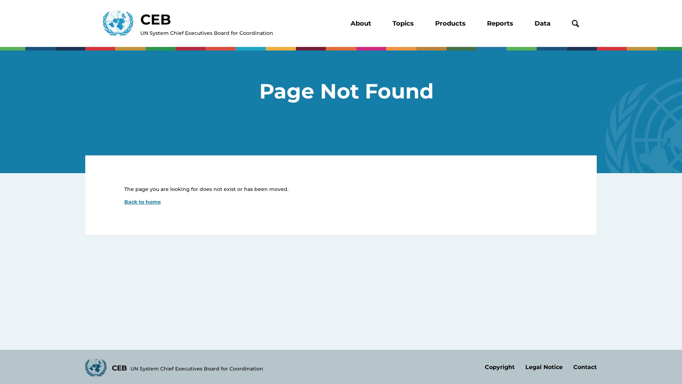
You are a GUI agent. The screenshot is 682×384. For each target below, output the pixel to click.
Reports (500, 23)
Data (543, 23)
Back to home (142, 202)
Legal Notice (544, 367)
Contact (585, 367)
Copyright (500, 367)
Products (450, 23)
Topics (403, 23)
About (361, 23)
